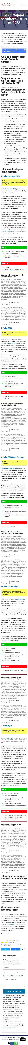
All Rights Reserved (6, 945)
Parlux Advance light (19, 599)
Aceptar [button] (23, 1039)
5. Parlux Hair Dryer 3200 (10, 176)
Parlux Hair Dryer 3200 (9, 189)
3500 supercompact (6, 232)
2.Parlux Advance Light (10, 586)
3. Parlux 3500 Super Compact (12, 457)
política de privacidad (16, 976)
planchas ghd (10, 924)
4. (6, 328)
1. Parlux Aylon (6, 726)
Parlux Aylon (9, 738)
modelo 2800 (13, 343)
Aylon (22, 230)
